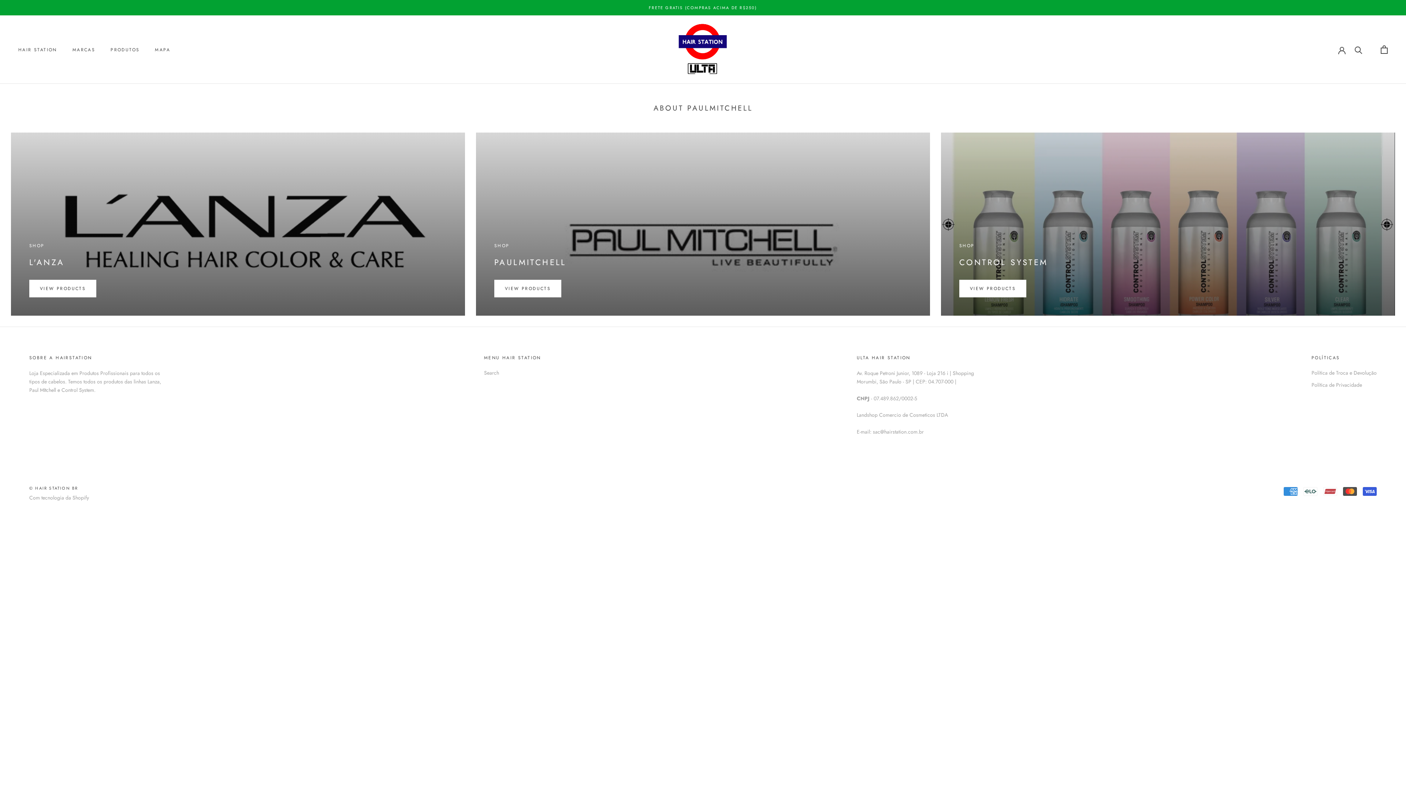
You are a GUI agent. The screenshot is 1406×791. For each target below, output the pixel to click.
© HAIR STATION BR (53, 488)
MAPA (162, 50)
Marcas (83, 50)
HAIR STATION (37, 50)
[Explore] (1358, 49)
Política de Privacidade (1337, 385)
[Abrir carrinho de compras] (1384, 49)
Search (491, 372)
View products (63, 288)
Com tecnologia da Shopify (59, 497)
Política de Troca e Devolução (1344, 372)
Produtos (125, 50)
